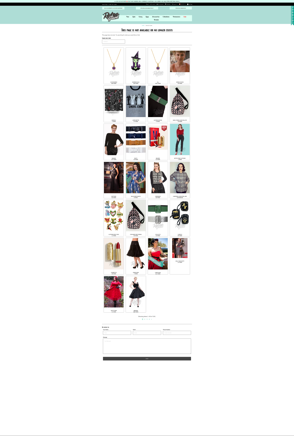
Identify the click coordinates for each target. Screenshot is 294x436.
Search (175, 4)
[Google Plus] (292, 23)
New (127, 17)
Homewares (176, 17)
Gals (133, 17)
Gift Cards (152, 4)
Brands (156, 20)
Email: (134, 329)
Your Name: (105, 329)
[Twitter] (292, 13)
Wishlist (168, 4)
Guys (147, 17)
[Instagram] (292, 10)
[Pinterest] (292, 15)
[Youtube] (292, 21)
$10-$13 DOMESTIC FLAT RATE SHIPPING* (113, 8)
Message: (105, 337)
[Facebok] (292, 7)
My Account (160, 4)
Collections (166, 17)
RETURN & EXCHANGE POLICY (147, 8)
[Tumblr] (292, 18)
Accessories (155, 17)
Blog (147, 4)
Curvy (140, 17)
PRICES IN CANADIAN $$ (181, 8)
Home (143, 25)
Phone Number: (166, 329)
